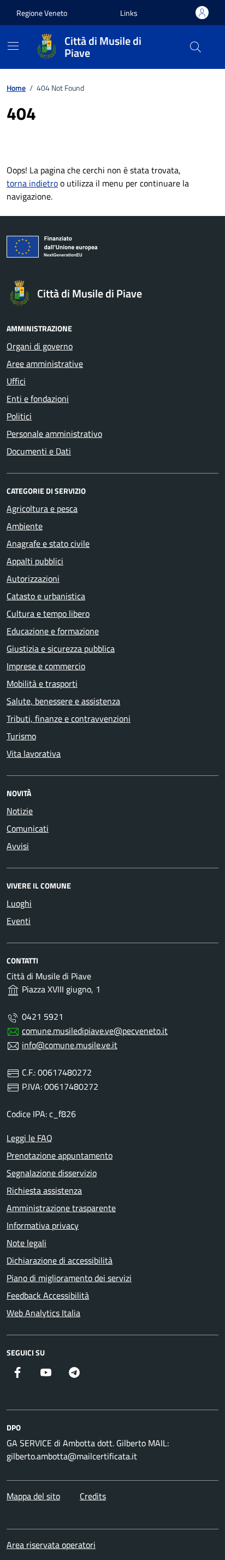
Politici (19, 416)
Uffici (16, 381)
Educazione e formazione (53, 631)
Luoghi (19, 903)
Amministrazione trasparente (61, 1207)
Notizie (20, 810)
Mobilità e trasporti (42, 683)
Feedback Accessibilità (48, 1295)
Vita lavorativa (34, 753)
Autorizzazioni (33, 578)
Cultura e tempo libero (48, 613)
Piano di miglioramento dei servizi (69, 1277)
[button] (129, 13)
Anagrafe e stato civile (48, 543)
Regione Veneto (41, 13)
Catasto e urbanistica (46, 596)
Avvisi (18, 845)
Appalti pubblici (35, 561)
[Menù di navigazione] (13, 45)
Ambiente (25, 526)
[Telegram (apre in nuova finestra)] (74, 1372)
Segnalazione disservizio (52, 1172)
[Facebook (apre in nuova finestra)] (17, 1372)
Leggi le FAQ (29, 1137)
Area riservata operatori (51, 1544)
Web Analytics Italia (43, 1312)
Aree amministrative (45, 363)
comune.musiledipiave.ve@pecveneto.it (95, 1030)
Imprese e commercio (46, 666)
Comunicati (28, 828)
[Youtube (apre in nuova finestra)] (46, 1372)
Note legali (26, 1242)
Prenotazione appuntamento (59, 1155)
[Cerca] (195, 47)
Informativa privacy (43, 1225)
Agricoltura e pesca (42, 508)
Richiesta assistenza (44, 1190)
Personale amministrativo (54, 433)
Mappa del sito (33, 1496)
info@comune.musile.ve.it (69, 1044)
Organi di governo (40, 346)
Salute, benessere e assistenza (63, 701)
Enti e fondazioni (38, 398)
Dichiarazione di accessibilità (59, 1260)
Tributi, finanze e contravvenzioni (69, 718)
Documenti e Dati (39, 451)
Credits (93, 1496)
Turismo (21, 736)
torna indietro (32, 183)
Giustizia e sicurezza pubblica (61, 648)
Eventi (19, 920)
